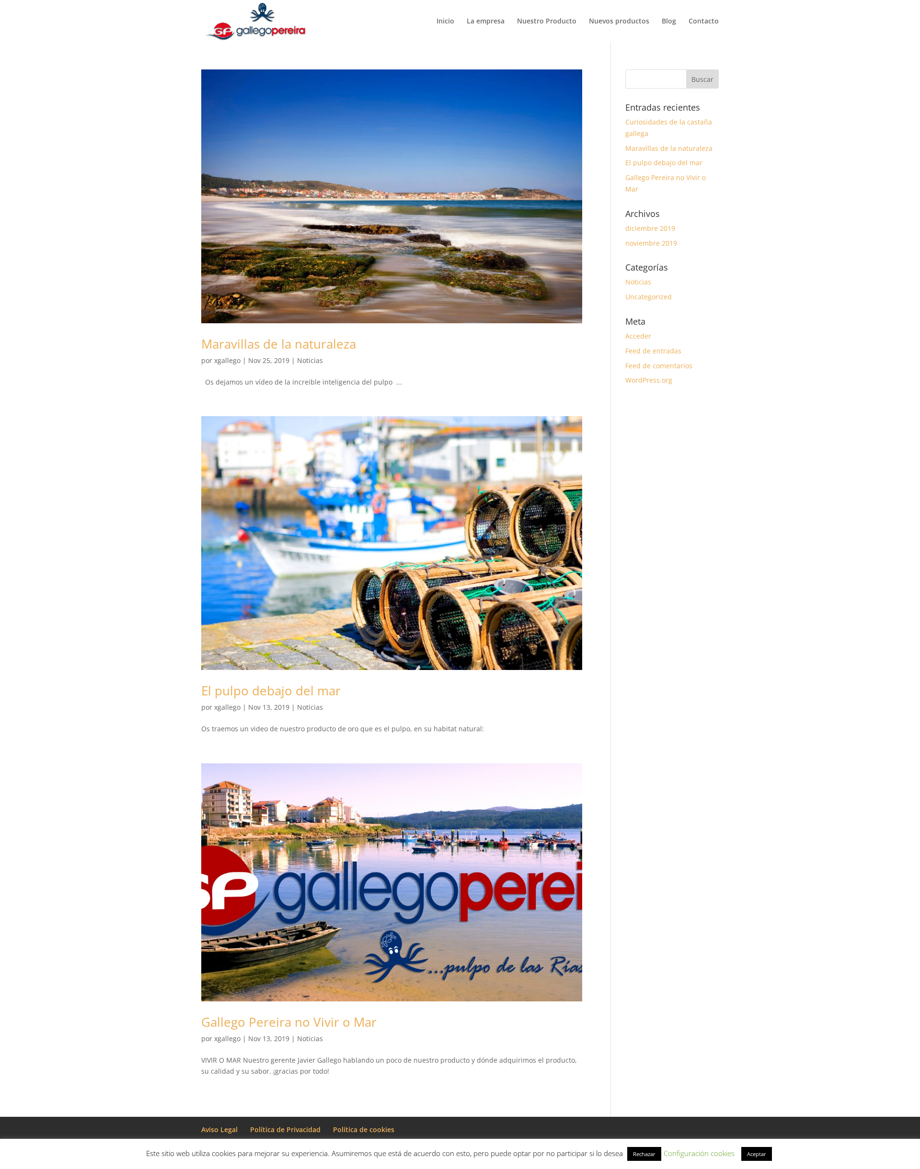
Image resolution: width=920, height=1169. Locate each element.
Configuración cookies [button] (699, 1153)
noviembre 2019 (651, 243)
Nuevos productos (619, 21)
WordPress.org (648, 380)
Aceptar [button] (756, 1154)
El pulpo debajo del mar (271, 690)
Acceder (638, 335)
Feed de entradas (653, 350)
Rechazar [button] (644, 1154)
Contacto (704, 21)
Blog (669, 21)
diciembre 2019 (650, 228)
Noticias (310, 360)
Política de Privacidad (285, 1129)
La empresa (486, 21)
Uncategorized (648, 296)
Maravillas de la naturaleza (278, 343)
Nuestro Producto (546, 21)
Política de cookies (363, 1129)
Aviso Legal (219, 1129)
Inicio (445, 21)
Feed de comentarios (658, 365)
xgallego (227, 360)
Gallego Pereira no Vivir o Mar (289, 1022)
